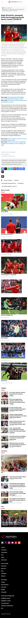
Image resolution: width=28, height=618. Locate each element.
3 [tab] (14, 528)
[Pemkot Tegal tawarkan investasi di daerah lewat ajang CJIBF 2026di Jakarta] (4, 416)
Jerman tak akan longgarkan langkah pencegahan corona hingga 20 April (13, 143)
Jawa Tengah (4, 563)
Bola (10, 8)
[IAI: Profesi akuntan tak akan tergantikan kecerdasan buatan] (4, 394)
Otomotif (3, 587)
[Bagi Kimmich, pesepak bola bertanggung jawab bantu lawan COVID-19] (14, 463)
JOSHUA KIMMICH (8, 180)
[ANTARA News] (15, 1)
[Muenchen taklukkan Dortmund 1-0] (11, 246)
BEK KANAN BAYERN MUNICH (9, 183)
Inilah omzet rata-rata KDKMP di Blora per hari (13, 471)
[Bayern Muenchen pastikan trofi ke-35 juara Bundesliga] (14, 328)
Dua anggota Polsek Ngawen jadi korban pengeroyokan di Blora (17, 500)
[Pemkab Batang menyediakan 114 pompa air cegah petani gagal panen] (4, 438)
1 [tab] (9, 528)
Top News (4, 451)
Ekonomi (3, 568)
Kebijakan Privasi (5, 598)
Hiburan (3, 576)
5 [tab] (18, 528)
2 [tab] (12, 528)
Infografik (3, 592)
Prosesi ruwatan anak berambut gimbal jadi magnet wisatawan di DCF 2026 (17, 409)
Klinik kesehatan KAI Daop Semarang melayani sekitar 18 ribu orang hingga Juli (17, 445)
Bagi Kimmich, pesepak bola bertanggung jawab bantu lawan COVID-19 (13, 10)
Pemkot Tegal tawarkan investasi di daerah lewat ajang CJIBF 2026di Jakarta (17, 416)
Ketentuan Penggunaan (7, 595)
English (3, 589)
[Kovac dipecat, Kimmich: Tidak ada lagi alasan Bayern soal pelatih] (14, 265)
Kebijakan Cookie (6, 600)
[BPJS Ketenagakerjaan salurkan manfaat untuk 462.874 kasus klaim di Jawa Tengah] (4, 401)
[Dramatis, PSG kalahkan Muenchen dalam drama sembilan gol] (14, 305)
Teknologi (4, 579)
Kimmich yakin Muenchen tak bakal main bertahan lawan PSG (13, 233)
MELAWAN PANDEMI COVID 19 (9, 186)
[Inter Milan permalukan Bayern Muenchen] (13, 350)
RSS (2, 608)
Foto (2, 506)
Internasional (4, 584)
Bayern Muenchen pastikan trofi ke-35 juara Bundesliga (13, 337)
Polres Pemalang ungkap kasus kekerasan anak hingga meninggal (17, 493)
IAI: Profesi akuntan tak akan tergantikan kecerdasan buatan (17, 394)
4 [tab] (16, 528)
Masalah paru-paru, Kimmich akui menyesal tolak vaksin (13, 210)
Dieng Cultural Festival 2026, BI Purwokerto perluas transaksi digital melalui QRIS (17, 423)
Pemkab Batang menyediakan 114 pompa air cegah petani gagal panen (17, 438)
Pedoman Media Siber (7, 605)
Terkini (3, 547)
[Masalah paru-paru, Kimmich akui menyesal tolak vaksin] (14, 202)
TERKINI (3, 388)
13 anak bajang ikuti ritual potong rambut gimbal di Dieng (14, 523)
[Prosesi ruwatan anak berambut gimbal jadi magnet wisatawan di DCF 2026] (4, 409)
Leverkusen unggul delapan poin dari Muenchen (12, 379)
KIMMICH (16, 180)
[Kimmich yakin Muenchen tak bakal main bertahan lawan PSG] (14, 225)
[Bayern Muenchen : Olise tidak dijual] (11, 286)
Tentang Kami (5, 603)
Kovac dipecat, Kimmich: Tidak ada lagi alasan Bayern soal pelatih (12, 273)
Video (2, 557)
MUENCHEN (20, 183)
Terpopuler (4, 552)
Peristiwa (3, 566)
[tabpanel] (14, 518)
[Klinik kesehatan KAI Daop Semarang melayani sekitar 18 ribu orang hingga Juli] (4, 445)
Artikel (3, 582)
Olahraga (3, 573)
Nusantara (4, 560)
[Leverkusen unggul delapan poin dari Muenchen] (14, 371)
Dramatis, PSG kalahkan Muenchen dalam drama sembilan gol (13, 314)
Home (5, 8)
